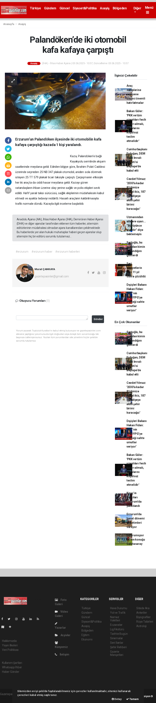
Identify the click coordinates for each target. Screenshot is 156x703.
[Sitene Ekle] (11, 626)
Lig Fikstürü (117, 629)
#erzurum (22, 251)
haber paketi (8, 698)
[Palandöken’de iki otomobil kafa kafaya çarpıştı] (55, 100)
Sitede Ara (143, 608)
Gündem (50, 8)
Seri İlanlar (116, 642)
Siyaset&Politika (85, 8)
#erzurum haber (41, 251)
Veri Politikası (10, 649)
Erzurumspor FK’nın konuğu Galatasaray (136, 539)
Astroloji (141, 626)
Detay (118, 699)
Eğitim (85, 635)
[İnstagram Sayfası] (18, 619)
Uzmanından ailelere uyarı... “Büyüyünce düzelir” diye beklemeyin (136, 225)
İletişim (64, 654)
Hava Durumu (118, 608)
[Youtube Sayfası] (25, 619)
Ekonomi (86, 639)
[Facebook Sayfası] (3, 619)
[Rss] (39, 619)
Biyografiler (143, 617)
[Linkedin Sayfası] (32, 619)
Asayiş (104, 8)
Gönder (98, 319)
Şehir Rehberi (118, 647)
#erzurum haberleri (67, 251)
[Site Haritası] (4, 626)
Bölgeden (120, 8)
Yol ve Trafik (118, 612)
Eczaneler (116, 624)
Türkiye (35, 8)
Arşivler (65, 635)
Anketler (141, 612)
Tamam (134, 699)
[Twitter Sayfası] (11, 619)
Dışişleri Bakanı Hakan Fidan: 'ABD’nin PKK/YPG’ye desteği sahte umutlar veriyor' (137, 297)
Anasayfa (9, 24)
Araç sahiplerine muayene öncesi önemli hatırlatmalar (136, 94)
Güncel (65, 8)
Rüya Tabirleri (144, 621)
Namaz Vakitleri (115, 618)
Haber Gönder (10, 671)
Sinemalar (116, 638)
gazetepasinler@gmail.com (52, 276)
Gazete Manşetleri (116, 653)
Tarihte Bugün (119, 633)
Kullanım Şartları (12, 662)
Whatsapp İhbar (12, 667)
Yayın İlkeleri (9, 645)
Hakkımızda (9, 640)
